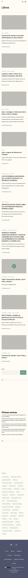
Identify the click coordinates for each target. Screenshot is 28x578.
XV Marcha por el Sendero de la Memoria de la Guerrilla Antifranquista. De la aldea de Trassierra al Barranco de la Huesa (14, 420)
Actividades (4, 230)
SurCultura (18, 525)
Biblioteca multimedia (19, 559)
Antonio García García (7, 483)
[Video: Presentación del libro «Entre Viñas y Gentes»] (14, 266)
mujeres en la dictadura (7, 507)
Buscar (3, 369)
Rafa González (14, 513)
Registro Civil (5, 516)
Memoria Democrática (12, 501)
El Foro (6, 551)
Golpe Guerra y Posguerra (8, 492)
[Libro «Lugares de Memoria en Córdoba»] (14, 139)
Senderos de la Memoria (7, 525)
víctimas (4, 534)
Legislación (4, 71)
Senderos (9, 555)
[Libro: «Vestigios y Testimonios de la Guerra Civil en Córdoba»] (14, 99)
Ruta (10, 519)
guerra (17, 492)
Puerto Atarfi (5, 513)
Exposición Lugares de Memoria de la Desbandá (12, 434)
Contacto (14, 563)
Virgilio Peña (17, 531)
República (4, 519)
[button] (25, 1)
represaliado (13, 516)
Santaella (16, 519)
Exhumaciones (17, 555)
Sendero (17, 522)
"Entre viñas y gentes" (16, 477)
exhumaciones (12, 486)
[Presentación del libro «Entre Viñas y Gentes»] (14, 342)
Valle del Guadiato (14, 528)
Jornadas (9, 313)
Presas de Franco (6, 510)
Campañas (4, 174)
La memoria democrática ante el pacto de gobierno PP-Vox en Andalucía (14, 415)
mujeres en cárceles (17, 504)
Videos (12, 277)
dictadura (4, 486)
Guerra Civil (4, 495)
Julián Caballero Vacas (16, 498)
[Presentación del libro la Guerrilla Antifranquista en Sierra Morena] (14, 22)
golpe (23, 489)
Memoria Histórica (6, 504)
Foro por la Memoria (7, 489)
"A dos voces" (5, 477)
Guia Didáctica (20, 495)
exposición (20, 486)
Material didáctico (8, 559)
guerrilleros (12, 495)
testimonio (4, 528)
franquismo (16, 489)
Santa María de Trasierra (7, 522)
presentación (15, 510)
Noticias (7, 33)
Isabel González (5, 498)
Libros (3, 33)
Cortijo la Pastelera (18, 483)
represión (21, 516)
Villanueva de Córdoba (7, 531)
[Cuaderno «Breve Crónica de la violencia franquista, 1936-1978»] (14, 60)
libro (3, 501)
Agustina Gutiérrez (6, 480)
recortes (21, 513)
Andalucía (15, 480)
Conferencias (10, 230)
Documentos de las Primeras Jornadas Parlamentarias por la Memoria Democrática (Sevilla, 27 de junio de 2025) (13, 431)
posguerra (18, 507)
